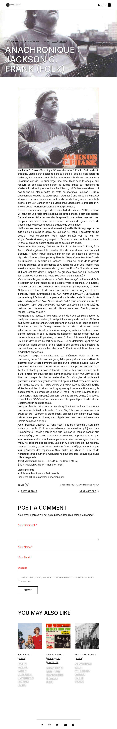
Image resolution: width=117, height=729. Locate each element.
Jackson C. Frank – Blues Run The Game (47, 461)
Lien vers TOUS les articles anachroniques (41, 477)
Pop (58, 658)
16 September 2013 (84, 654)
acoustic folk (67, 485)
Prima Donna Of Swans (57, 384)
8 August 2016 (53, 654)
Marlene (23, 355)
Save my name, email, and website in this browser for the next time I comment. (57, 579)
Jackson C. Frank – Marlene (40, 464)
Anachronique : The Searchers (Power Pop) (54, 675)
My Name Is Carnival (70, 293)
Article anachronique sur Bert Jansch (38, 473)
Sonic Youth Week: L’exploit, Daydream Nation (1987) (26, 674)
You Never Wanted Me (56, 301)
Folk (54, 41)
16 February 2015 (14, 41)
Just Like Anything (42, 304)
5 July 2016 (23, 654)
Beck (88, 450)
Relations (39, 399)
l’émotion (68, 435)
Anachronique (84, 485)
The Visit (84, 373)
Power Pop (52, 662)
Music (63, 41)
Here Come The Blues (79, 257)
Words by (37, 41)
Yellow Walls (37, 253)
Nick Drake (61, 450)
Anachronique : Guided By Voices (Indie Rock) (83, 672)
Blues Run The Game (31, 246)
